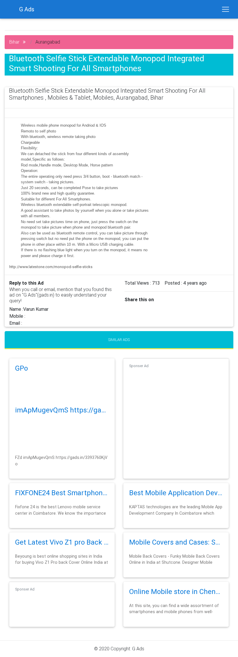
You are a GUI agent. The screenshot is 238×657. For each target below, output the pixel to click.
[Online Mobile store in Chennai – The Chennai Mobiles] (176, 599)
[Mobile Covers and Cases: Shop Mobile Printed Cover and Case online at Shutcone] (176, 549)
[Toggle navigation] (225, 9)
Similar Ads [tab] (119, 340)
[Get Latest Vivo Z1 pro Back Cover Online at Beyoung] (62, 549)
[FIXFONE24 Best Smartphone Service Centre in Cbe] (62, 500)
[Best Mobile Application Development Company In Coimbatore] (176, 500)
